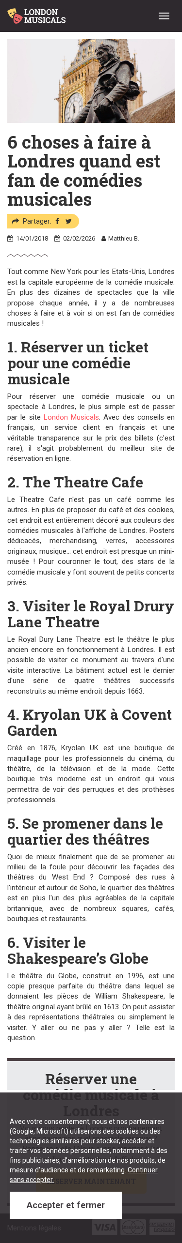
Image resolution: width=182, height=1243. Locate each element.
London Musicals (71, 417)
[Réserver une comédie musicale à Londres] (38, 12)
